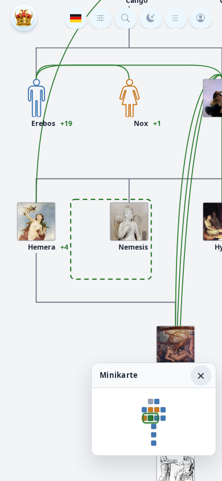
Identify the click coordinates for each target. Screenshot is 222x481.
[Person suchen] (126, 18)
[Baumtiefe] (101, 18)
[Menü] (176, 18)
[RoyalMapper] (24, 18)
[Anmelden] (201, 18)
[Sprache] (76, 18)
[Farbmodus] (151, 18)
